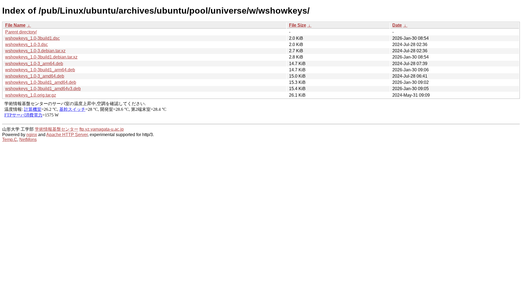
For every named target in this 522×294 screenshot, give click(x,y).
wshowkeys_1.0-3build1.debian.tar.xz (41, 57)
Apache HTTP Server (67, 134)
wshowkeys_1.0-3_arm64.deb (34, 63)
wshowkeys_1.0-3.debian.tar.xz (35, 50)
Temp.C (9, 139)
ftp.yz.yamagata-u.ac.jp (101, 129)
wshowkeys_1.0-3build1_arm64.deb (40, 70)
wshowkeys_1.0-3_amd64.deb (34, 76)
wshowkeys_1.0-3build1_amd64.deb (40, 82)
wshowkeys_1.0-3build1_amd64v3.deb (43, 88)
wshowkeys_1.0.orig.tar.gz (30, 95)
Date (397, 25)
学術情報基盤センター (56, 129)
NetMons (28, 139)
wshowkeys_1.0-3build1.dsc (32, 38)
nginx (31, 134)
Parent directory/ (21, 32)
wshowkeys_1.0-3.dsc (26, 44)
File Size (297, 25)
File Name (15, 25)
